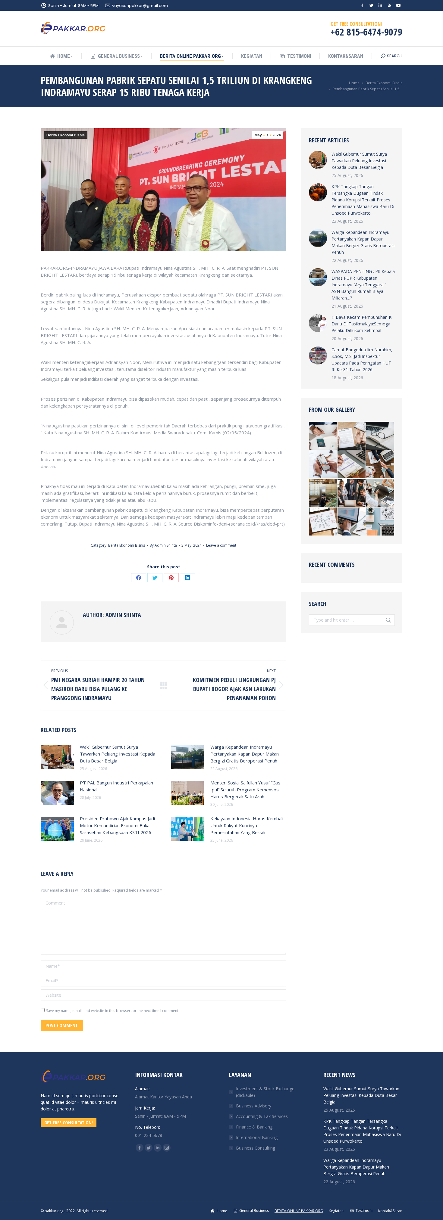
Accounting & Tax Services (262, 1116)
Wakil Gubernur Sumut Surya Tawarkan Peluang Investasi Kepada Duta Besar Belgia (117, 754)
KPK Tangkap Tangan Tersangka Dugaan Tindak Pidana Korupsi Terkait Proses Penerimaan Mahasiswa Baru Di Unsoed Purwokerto (362, 200)
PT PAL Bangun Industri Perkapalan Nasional (116, 786)
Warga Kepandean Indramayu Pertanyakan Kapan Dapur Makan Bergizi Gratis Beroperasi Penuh (244, 754)
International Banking (257, 1137)
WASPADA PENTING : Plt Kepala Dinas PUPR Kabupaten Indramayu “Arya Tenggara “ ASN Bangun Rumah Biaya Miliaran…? (363, 285)
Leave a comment (221, 545)
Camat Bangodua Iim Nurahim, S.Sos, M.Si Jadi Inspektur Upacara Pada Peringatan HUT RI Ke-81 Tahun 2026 (361, 359)
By (163, 545)
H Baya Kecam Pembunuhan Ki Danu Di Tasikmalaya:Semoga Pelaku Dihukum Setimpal (361, 323)
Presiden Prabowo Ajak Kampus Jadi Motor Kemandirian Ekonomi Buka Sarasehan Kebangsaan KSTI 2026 (117, 825)
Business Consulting (255, 1148)
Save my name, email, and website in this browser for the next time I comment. (112, 1010)
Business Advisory (253, 1106)
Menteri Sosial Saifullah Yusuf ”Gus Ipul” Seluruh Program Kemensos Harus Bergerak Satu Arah (245, 789)
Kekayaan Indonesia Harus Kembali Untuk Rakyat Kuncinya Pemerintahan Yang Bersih (246, 825)
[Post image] (57, 757)
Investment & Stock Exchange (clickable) (265, 1092)
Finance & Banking (254, 1127)
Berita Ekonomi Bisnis (65, 135)
